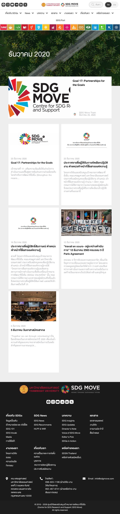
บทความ (40, 13)
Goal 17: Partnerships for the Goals (89, 82)
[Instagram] (8, 5)
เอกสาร (54, 13)
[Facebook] (3, 5)
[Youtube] (12, 5)
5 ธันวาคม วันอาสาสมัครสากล (28, 330)
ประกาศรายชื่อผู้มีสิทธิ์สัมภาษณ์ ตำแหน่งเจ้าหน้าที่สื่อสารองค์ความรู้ (33, 248)
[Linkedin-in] (21, 5)
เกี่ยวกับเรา (85, 13)
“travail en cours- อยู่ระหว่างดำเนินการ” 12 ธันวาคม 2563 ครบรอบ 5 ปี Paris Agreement (84, 250)
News (27, 13)
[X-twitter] (25, 5)
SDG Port (60, 20)
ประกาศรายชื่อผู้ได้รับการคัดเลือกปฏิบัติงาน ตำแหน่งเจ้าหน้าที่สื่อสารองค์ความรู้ (86, 164)
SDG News (40, 415)
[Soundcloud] (16, 5)
